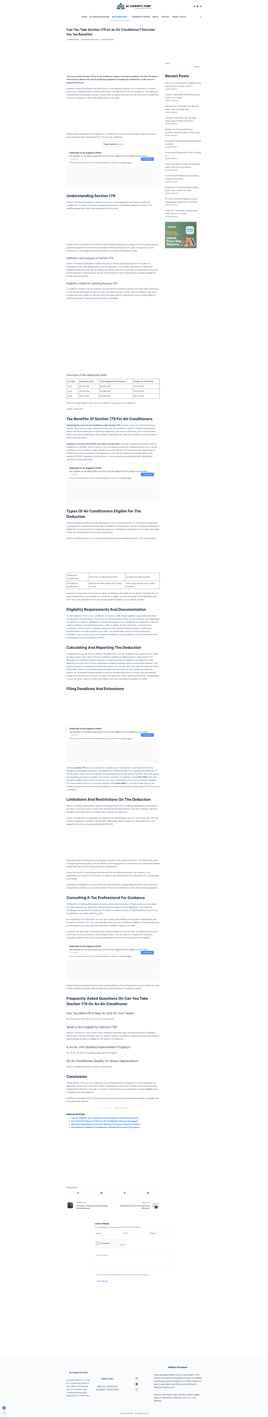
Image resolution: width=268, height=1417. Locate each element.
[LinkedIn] (148, 1193)
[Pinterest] (201, 6)
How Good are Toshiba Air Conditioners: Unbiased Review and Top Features (105, 1127)
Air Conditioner (107, 39)
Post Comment (102, 1281)
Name (99, 1233)
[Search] (201, 17)
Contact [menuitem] (165, 17)
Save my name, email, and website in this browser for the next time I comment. (123, 1275)
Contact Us (112, 1386)
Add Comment (102, 1255)
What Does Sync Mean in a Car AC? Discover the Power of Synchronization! (105, 1124)
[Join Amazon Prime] (183, 235)
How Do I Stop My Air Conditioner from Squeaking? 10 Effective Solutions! (105, 1118)
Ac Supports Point (78, 1372)
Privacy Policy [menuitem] (179, 17)
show (120, 144)
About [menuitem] (155, 17)
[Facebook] (194, 6)
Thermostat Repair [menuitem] (140, 17)
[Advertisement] (113, 59)
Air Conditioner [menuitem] (119, 17)
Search (167, 63)
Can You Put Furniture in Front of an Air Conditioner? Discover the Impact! (104, 1121)
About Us (101, 1386)
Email (125, 1233)
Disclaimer (100, 1389)
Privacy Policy (113, 1389)
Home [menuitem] (84, 17)
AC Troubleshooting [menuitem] (99, 17)
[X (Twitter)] (197, 6)
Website (153, 1233)
